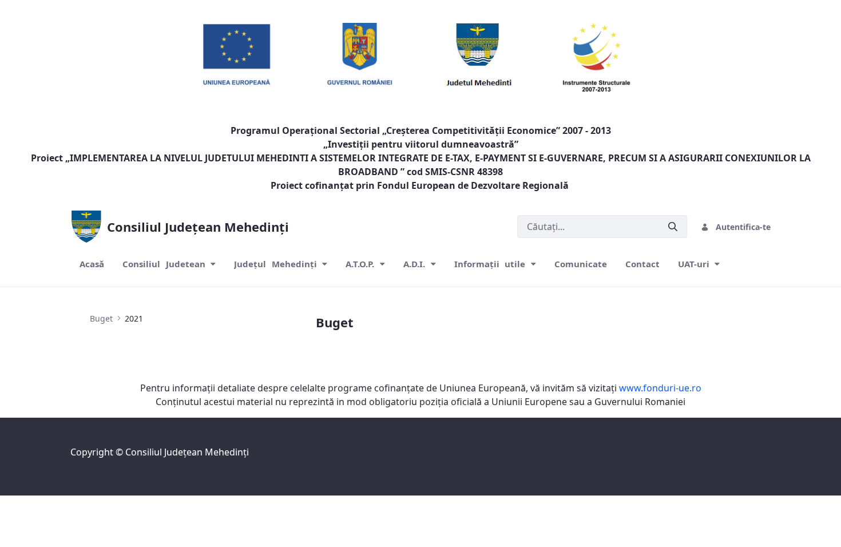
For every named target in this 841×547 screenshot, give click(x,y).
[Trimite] (673, 227)
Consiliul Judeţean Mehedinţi (187, 452)
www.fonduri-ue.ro (660, 388)
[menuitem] (91, 264)
